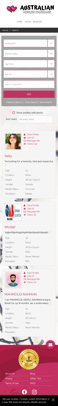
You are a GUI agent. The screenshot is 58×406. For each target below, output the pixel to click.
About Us (10, 373)
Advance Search (14, 102)
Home (19, 22)
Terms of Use (12, 383)
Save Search (46, 102)
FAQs (32, 383)
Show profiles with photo (30, 112)
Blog (32, 373)
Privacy (8, 378)
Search (15, 30)
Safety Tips (35, 378)
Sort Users (11, 119)
